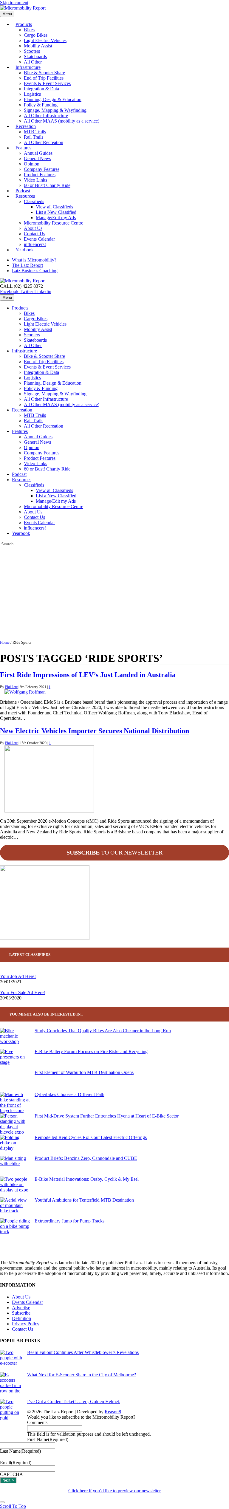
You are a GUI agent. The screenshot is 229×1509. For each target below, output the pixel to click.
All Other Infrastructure (46, 115)
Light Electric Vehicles (45, 40)
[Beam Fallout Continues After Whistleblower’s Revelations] (11, 1361)
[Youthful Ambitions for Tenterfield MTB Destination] (15, 1207)
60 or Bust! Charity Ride (47, 185)
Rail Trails (33, 137)
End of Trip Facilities (44, 78)
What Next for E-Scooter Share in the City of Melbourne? (81, 1374)
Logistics (32, 94)
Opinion (31, 163)
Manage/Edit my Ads (56, 217)
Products (24, 24)
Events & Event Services (47, 83)
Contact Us (34, 233)
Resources (25, 196)
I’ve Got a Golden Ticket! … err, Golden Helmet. (73, 1401)
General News (37, 158)
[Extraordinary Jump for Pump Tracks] (15, 1228)
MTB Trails (35, 131)
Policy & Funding (41, 104)
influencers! (35, 527)
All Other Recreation (43, 142)
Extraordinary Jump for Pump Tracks (69, 1220)
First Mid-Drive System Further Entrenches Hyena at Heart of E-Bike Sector (107, 1115)
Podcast (19, 474)
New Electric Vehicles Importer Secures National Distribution (94, 731)
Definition (21, 1318)
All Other (33, 345)
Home (5, 642)
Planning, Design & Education (52, 99)
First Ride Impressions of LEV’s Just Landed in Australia (88, 675)
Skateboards (35, 56)
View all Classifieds (54, 206)
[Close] (2, 1502)
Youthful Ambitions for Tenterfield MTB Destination (84, 1199)
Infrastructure (28, 67)
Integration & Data (41, 88)
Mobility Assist (38, 45)
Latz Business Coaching (35, 270)
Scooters (32, 51)
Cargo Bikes (35, 35)
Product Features (39, 174)
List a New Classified (56, 212)
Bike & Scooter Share (44, 72)
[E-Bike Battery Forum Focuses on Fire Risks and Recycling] (15, 1059)
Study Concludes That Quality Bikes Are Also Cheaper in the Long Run (103, 1030)
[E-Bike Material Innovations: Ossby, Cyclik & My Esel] (15, 1187)
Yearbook (25, 249)
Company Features (41, 169)
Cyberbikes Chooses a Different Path (69, 1094)
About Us (33, 228)
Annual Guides (38, 153)
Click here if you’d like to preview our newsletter (114, 1490)
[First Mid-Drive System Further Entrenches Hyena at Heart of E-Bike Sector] (15, 1124)
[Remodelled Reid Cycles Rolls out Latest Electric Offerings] (15, 1145)
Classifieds (34, 201)
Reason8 (113, 1411)
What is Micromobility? (34, 259)
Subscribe (21, 1312)
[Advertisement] (114, 592)
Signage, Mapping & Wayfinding (55, 110)
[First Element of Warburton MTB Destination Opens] (15, 1081)
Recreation (26, 126)
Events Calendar (39, 239)
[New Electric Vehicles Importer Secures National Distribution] (49, 810)
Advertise (21, 1307)
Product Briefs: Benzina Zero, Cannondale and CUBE (86, 1158)
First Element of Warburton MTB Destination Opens (84, 1072)
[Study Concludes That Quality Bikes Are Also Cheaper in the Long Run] (15, 1038)
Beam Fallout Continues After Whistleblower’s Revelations (83, 1352)
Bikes (29, 29)
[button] (13, 1506)
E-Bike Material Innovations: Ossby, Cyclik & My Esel (87, 1179)
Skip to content (14, 2)
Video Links (35, 179)
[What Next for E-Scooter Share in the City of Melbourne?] (11, 1385)
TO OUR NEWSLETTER (114, 852)
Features (23, 147)
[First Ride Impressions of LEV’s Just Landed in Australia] (25, 691)
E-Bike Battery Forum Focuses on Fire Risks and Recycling (91, 1051)
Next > (8, 1480)
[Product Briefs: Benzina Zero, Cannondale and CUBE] (15, 1166)
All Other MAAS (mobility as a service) (61, 120)
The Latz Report (27, 265)
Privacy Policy (25, 1323)
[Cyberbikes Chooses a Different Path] (15, 1102)
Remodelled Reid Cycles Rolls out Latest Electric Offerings (91, 1137)
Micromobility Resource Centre (53, 222)
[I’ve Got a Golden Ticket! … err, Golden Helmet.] (11, 1420)
